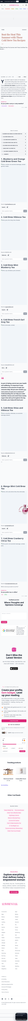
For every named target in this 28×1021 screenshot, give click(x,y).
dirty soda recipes (19, 810)
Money (17, 8)
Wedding (17, 966)
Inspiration (17, 937)
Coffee (5, 594)
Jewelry (16, 940)
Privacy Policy (4, 989)
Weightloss (4, 968)
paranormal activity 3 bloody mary (14, 828)
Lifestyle (3, 942)
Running (3, 955)
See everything (5, 785)
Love (16, 942)
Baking (16, 914)
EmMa (3, 76)
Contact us (4, 976)
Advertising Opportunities (7, 984)
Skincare (3, 958)
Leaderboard (5, 751)
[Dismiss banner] (25, 626)
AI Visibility (4, 979)
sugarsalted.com (9, 307)
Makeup (3, 945)
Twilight (12, 8)
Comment (4, 622)
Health (3, 937)
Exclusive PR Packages (6, 987)
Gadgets (3, 932)
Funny (16, 929)
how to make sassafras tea (14, 823)
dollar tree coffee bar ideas (14, 812)
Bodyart (16, 916)
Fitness (24, 8)
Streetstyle (4, 961)
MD (13, 76)
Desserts (17, 922)
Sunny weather (4, 106)
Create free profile (14, 720)
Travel (21, 8)
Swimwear (17, 961)
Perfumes (17, 953)
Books (3, 919)
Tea (2, 594)
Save (19, 76)
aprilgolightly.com (9, 525)
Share (25, 76)
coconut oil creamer (14, 820)
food (3, 29)
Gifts (3, 935)
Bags (3, 914)
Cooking (3, 922)
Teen (3, 963)
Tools (16, 968)
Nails (3, 950)
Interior (3, 940)
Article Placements (6, 981)
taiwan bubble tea (8, 810)
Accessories (4, 911)
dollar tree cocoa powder (14, 831)
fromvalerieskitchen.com (11, 583)
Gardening (17, 932)
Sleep (16, 958)
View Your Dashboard (15, 724)
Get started (22, 751)
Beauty (3, 916)
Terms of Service (5, 992)
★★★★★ (24, 29)
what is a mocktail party (14, 818)
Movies (3, 948)
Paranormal (7, 8)
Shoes (3, 8)
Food (3, 929)
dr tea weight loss (14, 825)
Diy (15, 924)
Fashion (3, 927)
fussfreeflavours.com (10, 204)
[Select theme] (23, 5)
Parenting (4, 953)
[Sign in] (26, 5)
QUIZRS (26, 107)
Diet (2, 924)
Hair (16, 935)
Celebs (16, 919)
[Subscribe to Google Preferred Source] (8, 630)
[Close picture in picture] (16, 1014)
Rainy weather (11, 106)
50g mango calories (14, 815)
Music (16, 948)
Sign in (3, 729)
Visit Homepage (14, 892)
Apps (16, 911)
